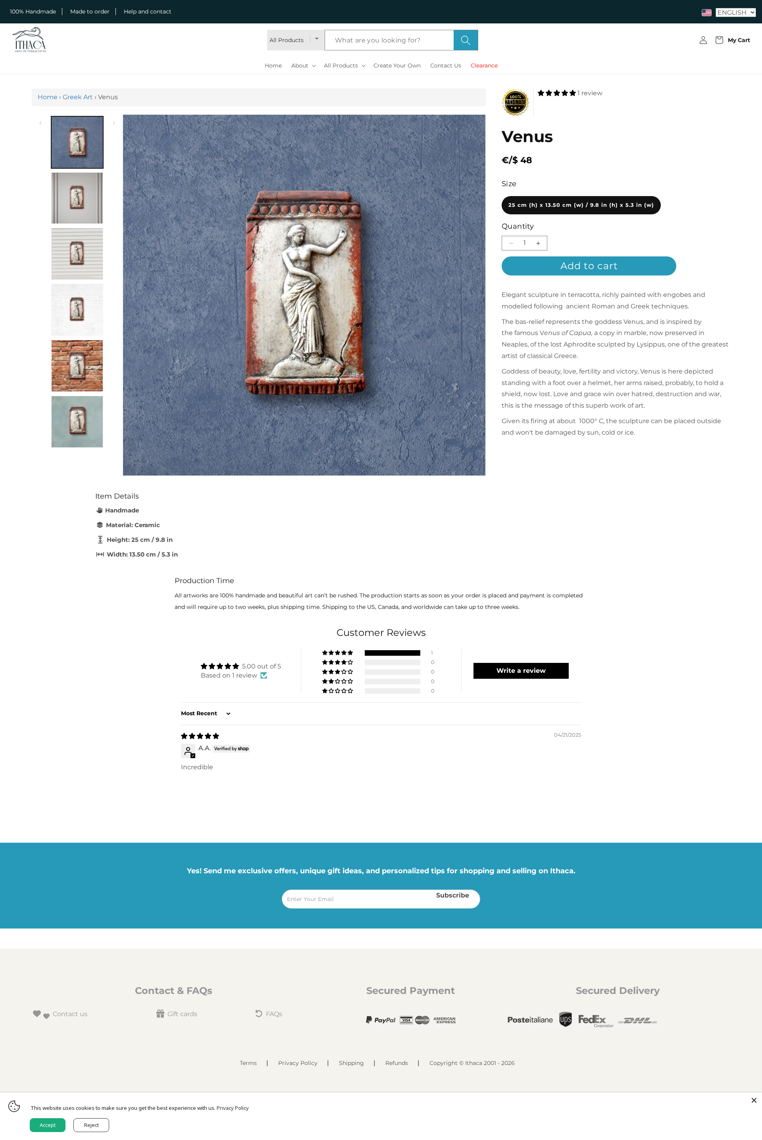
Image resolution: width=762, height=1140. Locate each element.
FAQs (274, 1014)
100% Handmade (33, 11)
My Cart (737, 40)
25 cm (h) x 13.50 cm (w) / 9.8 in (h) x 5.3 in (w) (581, 205)
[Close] (754, 1100)
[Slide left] (40, 123)
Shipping (351, 1063)
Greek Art (78, 97)
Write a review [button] (521, 670)
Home (48, 97)
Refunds (396, 1063)
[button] (303, 65)
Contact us (70, 1014)
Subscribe (452, 895)
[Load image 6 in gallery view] (77, 422)
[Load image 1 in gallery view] (77, 142)
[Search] (466, 40)
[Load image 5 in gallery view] (77, 366)
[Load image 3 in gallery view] (77, 254)
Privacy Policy (298, 1063)
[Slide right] (114, 123)
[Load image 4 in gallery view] (77, 310)
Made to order (90, 11)
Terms (248, 1063)
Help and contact (147, 11)
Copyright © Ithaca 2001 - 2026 (472, 1063)
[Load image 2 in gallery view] (77, 198)
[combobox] (401, 40)
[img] (200, 736)
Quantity (518, 226)
